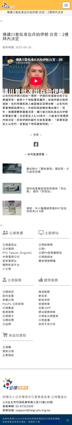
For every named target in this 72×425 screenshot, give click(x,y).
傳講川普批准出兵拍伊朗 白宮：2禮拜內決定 (35, 12)
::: (1, 21)
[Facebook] (36, 145)
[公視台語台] (36, 5)
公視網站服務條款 (49, 421)
